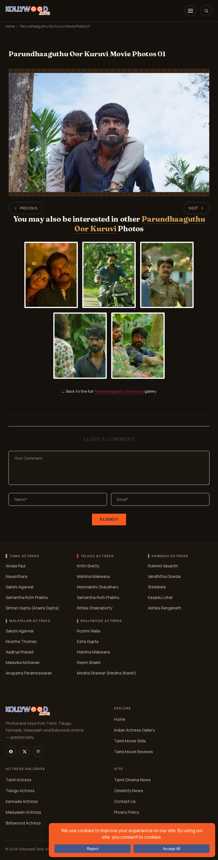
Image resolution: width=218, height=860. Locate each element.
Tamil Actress (19, 779)
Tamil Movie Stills (130, 741)
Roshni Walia (88, 631)
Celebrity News (128, 790)
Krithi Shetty (88, 566)
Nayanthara (16, 576)
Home (10, 26)
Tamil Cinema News (132, 779)
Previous (28, 208)
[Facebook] (11, 751)
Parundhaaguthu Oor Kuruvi (119, 391)
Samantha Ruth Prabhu (27, 597)
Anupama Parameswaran (29, 673)
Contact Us (125, 801)
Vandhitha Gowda (164, 576)
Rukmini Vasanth (163, 566)
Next (193, 208)
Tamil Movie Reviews (133, 751)
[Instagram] (38, 751)
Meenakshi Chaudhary (97, 587)
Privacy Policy (126, 812)
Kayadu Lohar (160, 597)
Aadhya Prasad (19, 652)
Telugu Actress (20, 790)
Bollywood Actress (23, 823)
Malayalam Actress (23, 812)
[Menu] (190, 10)
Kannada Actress (22, 801)
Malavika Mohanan (23, 662)
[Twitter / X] (24, 751)
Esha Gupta (87, 641)
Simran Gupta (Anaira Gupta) (32, 608)
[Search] (206, 10)
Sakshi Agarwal (19, 587)
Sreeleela (157, 587)
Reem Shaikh (89, 662)
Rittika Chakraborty (94, 608)
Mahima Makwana (93, 576)
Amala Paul (16, 566)
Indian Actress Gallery (134, 730)
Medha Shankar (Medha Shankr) (106, 673)
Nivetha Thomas (21, 641)
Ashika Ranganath (164, 608)
